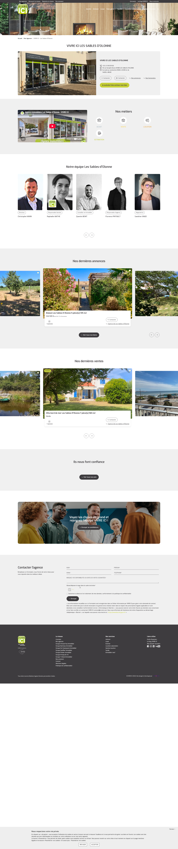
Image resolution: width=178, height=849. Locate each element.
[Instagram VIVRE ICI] (151, 647)
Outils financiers (152, 639)
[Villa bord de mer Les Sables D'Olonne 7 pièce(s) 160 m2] (87, 393)
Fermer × (172, 829)
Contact (58, 661)
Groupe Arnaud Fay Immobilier (65, 644)
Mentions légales (61, 663)
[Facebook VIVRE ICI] (148, 647)
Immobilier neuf (110, 652)
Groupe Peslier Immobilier (63, 652)
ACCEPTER (94, 844)
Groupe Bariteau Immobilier (64, 646)
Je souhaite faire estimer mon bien (114, 85)
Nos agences (23, 1)
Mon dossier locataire (153, 644)
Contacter (106, 78)
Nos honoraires (150, 78)
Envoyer (74, 599)
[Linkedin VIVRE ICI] (154, 647)
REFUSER (83, 844)
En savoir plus (65, 840)
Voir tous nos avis (90, 477)
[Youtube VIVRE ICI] (158, 647)
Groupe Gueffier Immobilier (64, 650)
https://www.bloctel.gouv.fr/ (117, 612)
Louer (102, 9)
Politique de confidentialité (64, 666)
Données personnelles (45, 676)
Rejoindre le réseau (48, 1)
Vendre (88, 9)
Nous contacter (154, 1)
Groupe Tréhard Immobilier (64, 657)
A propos (58, 639)
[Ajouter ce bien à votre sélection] (38, 272)
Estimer (108, 644)
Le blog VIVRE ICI (143, 1)
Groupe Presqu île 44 (62, 655)
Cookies (53, 676)
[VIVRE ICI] (23, 9)
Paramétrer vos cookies (78, 840)
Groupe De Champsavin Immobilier (66, 648)
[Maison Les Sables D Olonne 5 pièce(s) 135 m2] (87, 293)
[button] (24, 82)
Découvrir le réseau (34, 1)
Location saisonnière (132, 9)
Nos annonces (136, 78)
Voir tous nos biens (90, 335)
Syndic (119, 9)
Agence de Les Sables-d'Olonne (118, 324)
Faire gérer (110, 9)
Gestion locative (111, 648)
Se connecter (158, 9)
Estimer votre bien (148, 9)
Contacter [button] (121, 78)
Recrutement (59, 1)
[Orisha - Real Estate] (156, 676)
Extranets (133, 1)
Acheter (96, 9)
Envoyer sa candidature (89, 527)
